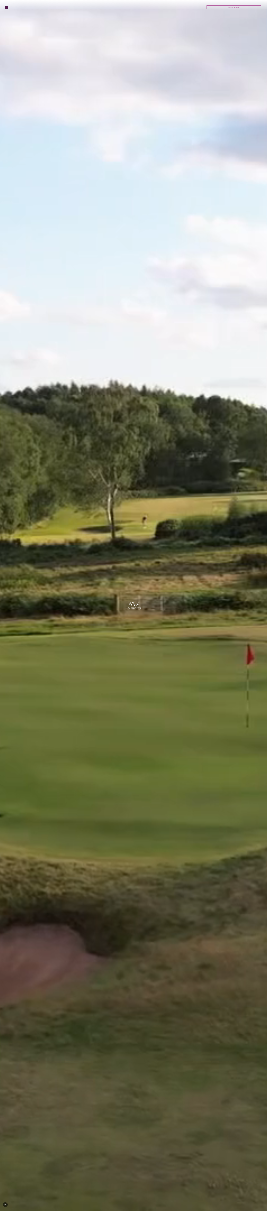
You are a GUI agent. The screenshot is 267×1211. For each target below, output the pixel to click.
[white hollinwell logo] (133, 603)
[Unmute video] (5, 1204)
